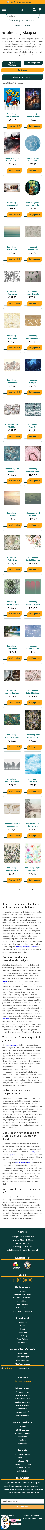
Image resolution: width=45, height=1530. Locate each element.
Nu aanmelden (22, 1507)
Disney (32, 1152)
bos (22, 981)
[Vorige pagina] (6, 889)
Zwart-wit (5, 1019)
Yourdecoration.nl (11, 1045)
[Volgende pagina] (38, 889)
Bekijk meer (22, 70)
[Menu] (3, 9)
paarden (13, 1155)
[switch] (5, 1526)
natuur (4, 981)
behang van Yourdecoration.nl (27, 947)
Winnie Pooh (20, 1163)
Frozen (30, 1163)
